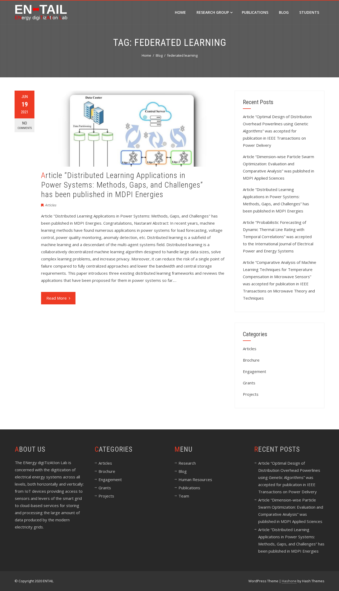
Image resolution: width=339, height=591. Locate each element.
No (24, 125)
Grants (249, 382)
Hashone (289, 581)
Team (184, 496)
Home (180, 12)
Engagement (254, 371)
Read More (56, 298)
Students (309, 12)
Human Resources (195, 479)
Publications (255, 12)
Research (187, 463)
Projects (250, 394)
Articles (50, 205)
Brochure (251, 360)
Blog (284, 12)
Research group (213, 12)
